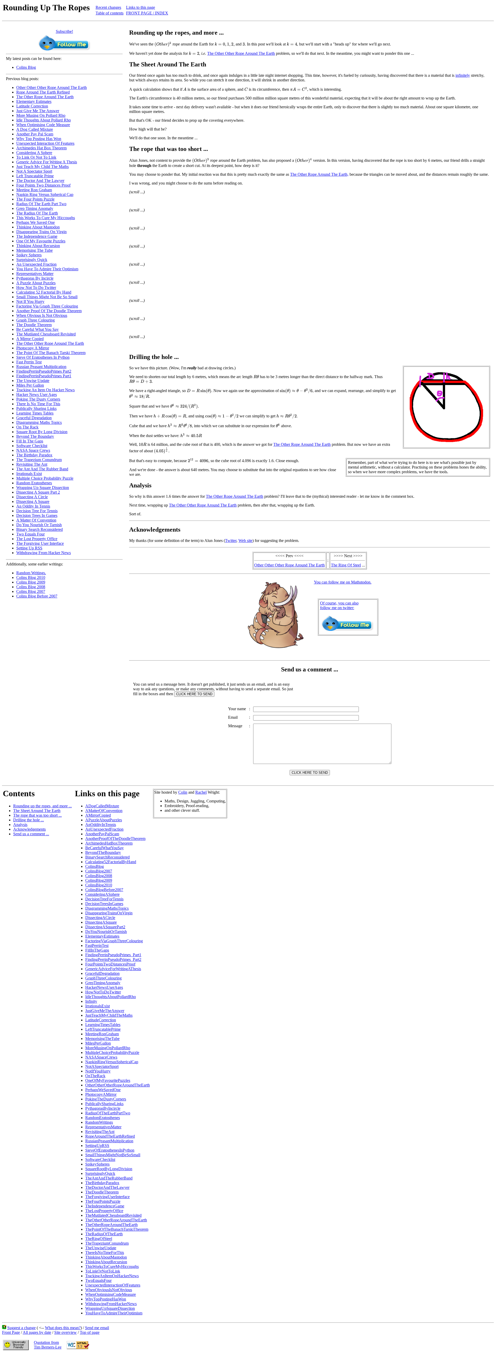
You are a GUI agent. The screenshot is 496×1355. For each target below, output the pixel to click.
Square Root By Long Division (41, 432)
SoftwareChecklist (100, 1159)
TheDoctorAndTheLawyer (107, 1187)
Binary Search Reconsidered (39, 529)
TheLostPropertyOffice (104, 1210)
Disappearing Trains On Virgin (41, 231)
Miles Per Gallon (30, 385)
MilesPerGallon (98, 1043)
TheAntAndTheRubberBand (109, 1178)
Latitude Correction (32, 106)
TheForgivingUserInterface (107, 1197)
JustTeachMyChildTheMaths (109, 1015)
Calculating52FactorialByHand (110, 862)
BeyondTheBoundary (103, 852)
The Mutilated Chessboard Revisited (46, 334)
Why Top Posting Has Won (38, 138)
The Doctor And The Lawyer (40, 180)
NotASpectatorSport (102, 1066)
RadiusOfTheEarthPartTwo (107, 1113)
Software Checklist (31, 445)
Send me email (97, 1328)
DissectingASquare (101, 922)
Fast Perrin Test (29, 362)
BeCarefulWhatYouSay (104, 848)
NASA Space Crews (33, 450)
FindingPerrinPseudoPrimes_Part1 (113, 955)
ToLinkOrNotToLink (102, 1271)
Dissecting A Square (32, 501)
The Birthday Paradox (34, 455)
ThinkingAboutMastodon (106, 1257)
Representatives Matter (34, 273)
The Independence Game (36, 236)
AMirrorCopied (98, 815)
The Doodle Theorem (34, 325)
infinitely (462, 75)
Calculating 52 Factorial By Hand (43, 292)
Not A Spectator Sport (34, 171)
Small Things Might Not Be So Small (47, 297)
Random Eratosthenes (34, 483)
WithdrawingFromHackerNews (111, 1304)
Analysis (20, 824)
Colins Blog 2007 (30, 591)
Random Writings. (31, 573)
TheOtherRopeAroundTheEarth (111, 1224)
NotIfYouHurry (98, 1071)
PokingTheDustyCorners (105, 1099)
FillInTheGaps (97, 950)
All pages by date (37, 1332)
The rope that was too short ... (37, 815)
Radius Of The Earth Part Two (41, 204)
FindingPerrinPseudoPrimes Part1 (43, 376)
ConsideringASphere (102, 894)
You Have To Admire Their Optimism (47, 269)
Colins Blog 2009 (30, 582)
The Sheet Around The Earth (36, 810)
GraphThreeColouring (103, 978)
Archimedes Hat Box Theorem (41, 148)
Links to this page (140, 7)
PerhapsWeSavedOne (103, 1090)
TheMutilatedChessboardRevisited (113, 1215)
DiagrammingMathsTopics (107, 908)
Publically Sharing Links (36, 408)
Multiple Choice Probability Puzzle (44, 478)
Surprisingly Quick (31, 259)
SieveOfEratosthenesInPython (109, 1150)
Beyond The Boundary (35, 436)
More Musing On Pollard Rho (40, 115)
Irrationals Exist (29, 473)
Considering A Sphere (34, 152)
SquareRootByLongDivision (108, 1169)
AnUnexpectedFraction (104, 829)
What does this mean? (63, 1328)
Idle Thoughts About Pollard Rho (43, 120)
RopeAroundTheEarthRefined (110, 1136)
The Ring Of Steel (346, 565)
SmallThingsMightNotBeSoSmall (112, 1155)
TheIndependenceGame (104, 1206)
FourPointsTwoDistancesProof (110, 964)
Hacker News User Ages (36, 394)
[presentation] (163, 44)
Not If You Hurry (30, 301)
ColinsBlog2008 (98, 876)
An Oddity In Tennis (33, 506)
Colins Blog (26, 67)
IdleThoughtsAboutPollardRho (110, 996)
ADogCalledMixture (102, 806)
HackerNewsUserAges (104, 987)
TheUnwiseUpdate (100, 1248)
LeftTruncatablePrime (103, 1029)
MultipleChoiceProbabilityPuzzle (112, 1052)
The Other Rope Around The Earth (45, 97)
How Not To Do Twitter (36, 287)
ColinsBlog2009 (98, 880)
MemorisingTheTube (102, 1038)
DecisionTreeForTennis (104, 899)
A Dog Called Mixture (34, 129)
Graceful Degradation (34, 418)
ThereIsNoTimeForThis (104, 1252)
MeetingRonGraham (102, 1034)
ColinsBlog (94, 866)
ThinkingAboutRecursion (106, 1262)
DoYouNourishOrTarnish (106, 931)
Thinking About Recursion (38, 245)
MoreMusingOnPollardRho (107, 1048)
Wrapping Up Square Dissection (42, 487)
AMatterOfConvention (103, 810)
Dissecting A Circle (32, 497)
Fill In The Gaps (29, 441)
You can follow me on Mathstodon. (342, 582)
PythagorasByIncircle (102, 1108)
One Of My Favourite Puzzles (40, 241)
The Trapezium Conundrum (39, 459)
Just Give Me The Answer (37, 111)
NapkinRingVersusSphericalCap (111, 1062)
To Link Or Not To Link (36, 157)
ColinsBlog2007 (98, 871)
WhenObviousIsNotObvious (108, 1290)
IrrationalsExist (97, 1006)
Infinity (91, 1001)
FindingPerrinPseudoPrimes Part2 (43, 371)
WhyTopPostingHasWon (105, 1299)
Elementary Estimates (33, 101)
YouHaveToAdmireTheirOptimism (113, 1313)
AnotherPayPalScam (102, 834)
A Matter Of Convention (36, 520)
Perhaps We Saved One (35, 222)
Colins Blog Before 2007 (36, 596)
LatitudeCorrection (100, 1020)
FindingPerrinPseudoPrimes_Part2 (113, 959)
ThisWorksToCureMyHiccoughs (112, 1266)
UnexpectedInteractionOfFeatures (112, 1285)
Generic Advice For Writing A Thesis (46, 162)
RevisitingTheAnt (99, 1131)
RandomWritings (99, 1122)
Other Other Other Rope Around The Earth (51, 87)
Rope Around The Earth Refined (43, 92)
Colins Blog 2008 (30, 587)
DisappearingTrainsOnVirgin (109, 913)
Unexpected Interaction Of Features (45, 143)
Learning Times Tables (34, 413)
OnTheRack (95, 1076)
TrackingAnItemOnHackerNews (112, 1276)
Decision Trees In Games (36, 515)
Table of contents (109, 13)
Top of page (89, 1332)
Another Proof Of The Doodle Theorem (49, 311)
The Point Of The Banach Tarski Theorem (51, 352)
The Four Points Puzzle (35, 199)
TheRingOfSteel (98, 1238)
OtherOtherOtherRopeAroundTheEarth (117, 1085)
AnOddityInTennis (100, 824)
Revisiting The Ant (31, 464)
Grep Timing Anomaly (34, 208)
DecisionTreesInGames (104, 903)
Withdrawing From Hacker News (43, 552)
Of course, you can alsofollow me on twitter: (339, 605)
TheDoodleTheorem (102, 1192)
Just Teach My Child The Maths (42, 166)
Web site (245, 540)
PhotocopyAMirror (101, 1094)
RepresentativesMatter (103, 1127)
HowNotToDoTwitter (103, 992)
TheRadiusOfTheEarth (104, 1234)
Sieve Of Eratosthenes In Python (42, 357)
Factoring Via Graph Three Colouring (47, 306)
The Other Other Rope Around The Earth (50, 343)
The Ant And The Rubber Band (42, 469)
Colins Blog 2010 (30, 577)
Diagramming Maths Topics (39, 422)
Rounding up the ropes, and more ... (42, 806)
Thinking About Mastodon (38, 227)
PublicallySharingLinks (104, 1103)
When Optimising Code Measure (43, 125)
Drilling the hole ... (28, 820)
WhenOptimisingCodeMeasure (110, 1294)
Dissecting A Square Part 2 (38, 492)
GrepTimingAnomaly (102, 983)
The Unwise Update (32, 380)
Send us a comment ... (31, 834)
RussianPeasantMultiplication (109, 1141)
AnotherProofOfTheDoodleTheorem (115, 838)
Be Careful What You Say (37, 329)
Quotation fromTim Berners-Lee (47, 1344)
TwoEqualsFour (98, 1280)
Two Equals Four (30, 534)
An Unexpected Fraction (36, 264)
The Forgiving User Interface (40, 543)
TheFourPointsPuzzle (102, 1201)
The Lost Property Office (36, 539)
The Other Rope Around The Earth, (319, 174)
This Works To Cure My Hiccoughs (45, 218)
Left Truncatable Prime (35, 176)
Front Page (11, 1332)
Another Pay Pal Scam (34, 134)
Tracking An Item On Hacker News (45, 390)
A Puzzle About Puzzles (36, 283)
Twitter (230, 540)
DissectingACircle (100, 917)
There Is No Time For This (38, 404)
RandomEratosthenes (102, 1117)
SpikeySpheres (97, 1164)
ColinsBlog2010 (98, 885)
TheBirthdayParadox (102, 1183)
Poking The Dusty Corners (38, 399)
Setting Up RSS (29, 548)
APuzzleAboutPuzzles (103, 820)
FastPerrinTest (97, 945)
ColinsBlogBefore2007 (104, 889)
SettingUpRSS (97, 1145)
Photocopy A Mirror (32, 348)
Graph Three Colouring (35, 320)
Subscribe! (64, 31)
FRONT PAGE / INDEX (147, 13)
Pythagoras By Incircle (34, 278)
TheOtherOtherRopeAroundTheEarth (116, 1220)
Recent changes (108, 7)
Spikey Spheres (29, 255)
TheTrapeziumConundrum (107, 1243)
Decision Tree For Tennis (37, 511)
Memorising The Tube (34, 250)
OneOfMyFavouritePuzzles (107, 1080)
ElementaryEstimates (102, 936)
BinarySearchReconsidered (107, 857)
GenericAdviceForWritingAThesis (113, 969)
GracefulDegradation (102, 973)
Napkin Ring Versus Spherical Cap (44, 194)
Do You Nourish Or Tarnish (39, 525)
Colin (182, 792)
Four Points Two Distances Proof (43, 185)
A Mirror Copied (30, 338)
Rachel (201, 792)
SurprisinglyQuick (100, 1173)
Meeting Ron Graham (34, 190)
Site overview (65, 1332)
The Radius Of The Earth (37, 213)
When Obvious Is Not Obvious (41, 315)
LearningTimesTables (102, 1024)
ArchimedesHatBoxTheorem (109, 843)
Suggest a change (21, 1328)
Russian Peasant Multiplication (41, 366)
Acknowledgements (29, 829)
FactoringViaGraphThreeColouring (114, 941)
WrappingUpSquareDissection (110, 1308)
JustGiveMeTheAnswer (104, 1010)
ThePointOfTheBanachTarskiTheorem (116, 1229)
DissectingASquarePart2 (105, 927)
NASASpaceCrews (101, 1057)
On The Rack (27, 427)
